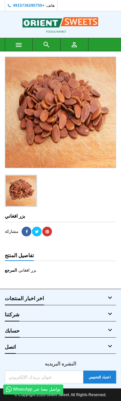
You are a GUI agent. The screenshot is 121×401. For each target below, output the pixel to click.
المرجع (11, 270)
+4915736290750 (29, 5)
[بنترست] (47, 231)
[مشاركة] (26, 231)
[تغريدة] (37, 231)
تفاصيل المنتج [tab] (19, 255)
